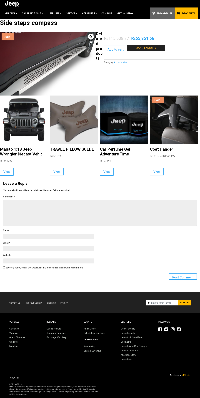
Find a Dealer (164, 13)
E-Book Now (188, 13)
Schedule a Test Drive (94, 333)
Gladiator (13, 342)
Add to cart (116, 49)
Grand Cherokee (17, 337)
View (6, 172)
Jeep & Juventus (92, 351)
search (184, 303)
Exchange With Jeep (57, 337)
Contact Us (14, 303)
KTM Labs (186, 375)
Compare (106, 13)
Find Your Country (33, 303)
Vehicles (10, 13)
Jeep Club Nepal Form (132, 337)
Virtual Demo (125, 13)
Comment (9, 196)
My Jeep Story (128, 355)
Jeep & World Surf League (134, 346)
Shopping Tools (31, 13)
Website (7, 255)
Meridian (13, 346)
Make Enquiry (146, 47)
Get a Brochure (54, 328)
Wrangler (13, 333)
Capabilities (89, 13)
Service (70, 13)
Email (6, 243)
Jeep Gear (126, 359)
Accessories (120, 62)
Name (7, 230)
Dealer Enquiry (128, 328)
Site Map (51, 303)
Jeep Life (53, 13)
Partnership (89, 346)
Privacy (64, 303)
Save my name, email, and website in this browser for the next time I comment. (44, 267)
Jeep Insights (128, 333)
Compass (14, 328)
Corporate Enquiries (56, 333)
